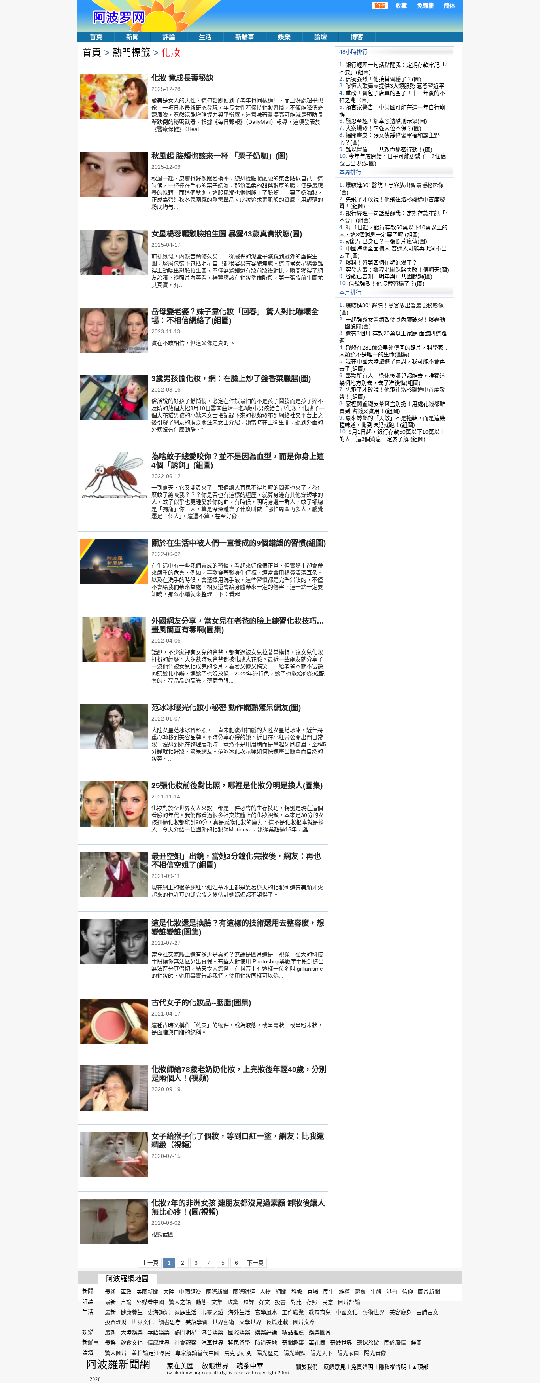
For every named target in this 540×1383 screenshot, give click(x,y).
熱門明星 (185, 1332)
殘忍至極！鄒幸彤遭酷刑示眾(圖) (386, 121)
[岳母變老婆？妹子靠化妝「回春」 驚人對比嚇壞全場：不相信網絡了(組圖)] (114, 331)
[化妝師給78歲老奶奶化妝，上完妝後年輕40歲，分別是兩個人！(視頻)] (114, 1088)
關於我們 (307, 1367)
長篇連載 (277, 1322)
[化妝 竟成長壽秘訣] (114, 97)
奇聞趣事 (293, 1342)
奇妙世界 (341, 1342)
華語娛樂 (158, 1332)
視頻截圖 (162, 1234)
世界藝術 (223, 1322)
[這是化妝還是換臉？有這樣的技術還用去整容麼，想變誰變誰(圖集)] (114, 942)
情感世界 (158, 1342)
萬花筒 (317, 1342)
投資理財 (116, 1322)
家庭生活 (185, 1312)
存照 (311, 1302)
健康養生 (132, 1312)
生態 (375, 1291)
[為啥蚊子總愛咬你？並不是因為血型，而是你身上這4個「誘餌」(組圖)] (114, 475)
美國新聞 (147, 1291)
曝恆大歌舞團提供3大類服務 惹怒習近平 (395, 86)
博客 (357, 37)
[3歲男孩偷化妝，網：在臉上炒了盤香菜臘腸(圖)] (114, 398)
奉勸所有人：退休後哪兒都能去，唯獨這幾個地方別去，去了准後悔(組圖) (392, 379)
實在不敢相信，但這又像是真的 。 (193, 343)
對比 (296, 1302)
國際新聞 (217, 1291)
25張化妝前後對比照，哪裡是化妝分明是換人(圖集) (237, 785)
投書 (280, 1302)
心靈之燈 (212, 1312)
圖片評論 (349, 1302)
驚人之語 (180, 1302)
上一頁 (150, 1263)
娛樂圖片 (320, 1332)
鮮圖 (416, 1342)
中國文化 (347, 1312)
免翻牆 (425, 5)
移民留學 (239, 1342)
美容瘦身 (400, 1312)
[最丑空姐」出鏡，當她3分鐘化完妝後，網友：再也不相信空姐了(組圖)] (114, 875)
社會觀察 (185, 1342)
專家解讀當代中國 (197, 1353)
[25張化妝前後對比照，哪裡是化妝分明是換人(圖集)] (114, 804)
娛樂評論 (266, 1332)
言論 (126, 1302)
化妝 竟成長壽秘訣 (182, 78)
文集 (217, 1302)
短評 (248, 1302)
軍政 (126, 1291)
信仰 (407, 1291)
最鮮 (110, 1342)
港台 (391, 1291)
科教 (296, 1291)
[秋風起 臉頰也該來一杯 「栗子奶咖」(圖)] (114, 175)
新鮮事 (244, 37)
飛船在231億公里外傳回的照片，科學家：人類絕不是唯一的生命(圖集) (394, 351)
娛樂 (284, 37)
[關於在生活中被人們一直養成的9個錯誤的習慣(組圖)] (114, 562)
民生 (328, 1291)
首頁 (96, 37)
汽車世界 (212, 1342)
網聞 (281, 1291)
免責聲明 (362, 1367)
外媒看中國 (150, 1302)
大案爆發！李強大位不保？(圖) (383, 128)
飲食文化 (132, 1342)
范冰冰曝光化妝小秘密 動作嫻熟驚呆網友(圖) (226, 708)
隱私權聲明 (392, 1367)
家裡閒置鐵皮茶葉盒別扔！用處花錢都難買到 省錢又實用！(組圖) (392, 407)
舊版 (379, 5)
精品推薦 (293, 1332)
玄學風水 (266, 1312)
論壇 (320, 37)
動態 (201, 1302)
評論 (168, 37)
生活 (205, 37)
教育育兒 (320, 1312)
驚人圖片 (116, 1353)
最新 (110, 1291)
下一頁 (255, 1263)
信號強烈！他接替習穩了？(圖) (383, 79)
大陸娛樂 (132, 1332)
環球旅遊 (368, 1342)
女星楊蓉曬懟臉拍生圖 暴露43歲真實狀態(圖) (226, 234)
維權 (344, 1291)
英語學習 (196, 1322)
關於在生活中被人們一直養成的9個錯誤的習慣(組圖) (238, 543)
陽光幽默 (294, 1353)
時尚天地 (266, 1342)
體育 (360, 1291)
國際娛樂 (239, 1332)
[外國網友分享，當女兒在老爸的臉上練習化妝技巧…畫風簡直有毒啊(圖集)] (114, 640)
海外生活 (239, 1312)
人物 (265, 1291)
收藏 (401, 5)
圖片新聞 (429, 1291)
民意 (327, 1302)
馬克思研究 (238, 1353)
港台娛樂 (212, 1332)
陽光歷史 (268, 1353)
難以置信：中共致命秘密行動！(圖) (389, 149)
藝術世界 (374, 1312)
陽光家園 (348, 1353)
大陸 (168, 1291)
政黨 (232, 1302)
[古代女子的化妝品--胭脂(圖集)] (114, 1022)
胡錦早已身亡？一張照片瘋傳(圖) (386, 241)
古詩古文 (427, 1312)
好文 (264, 1302)
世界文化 (143, 1322)
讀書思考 (170, 1322)
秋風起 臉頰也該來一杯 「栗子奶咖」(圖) (219, 156)
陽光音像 (375, 1353)
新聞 (132, 37)
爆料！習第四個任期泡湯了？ (381, 262)
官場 (312, 1291)
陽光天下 (321, 1353)
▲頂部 (420, 1367)
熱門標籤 (131, 52)
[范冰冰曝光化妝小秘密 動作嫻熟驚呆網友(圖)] (114, 727)
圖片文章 (304, 1322)
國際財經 (244, 1291)
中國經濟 (190, 1291)
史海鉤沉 (158, 1312)
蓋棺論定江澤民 (151, 1353)
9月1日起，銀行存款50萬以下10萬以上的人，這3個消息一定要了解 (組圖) (393, 231)
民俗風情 (395, 1342)
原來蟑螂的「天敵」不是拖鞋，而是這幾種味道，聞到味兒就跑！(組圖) (392, 421)
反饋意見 (334, 1367)
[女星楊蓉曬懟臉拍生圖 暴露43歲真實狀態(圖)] (114, 253)
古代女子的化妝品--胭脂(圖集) (201, 1003)
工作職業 (293, 1312)
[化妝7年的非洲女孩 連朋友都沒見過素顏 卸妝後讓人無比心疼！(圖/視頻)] (114, 1222)
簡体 (449, 5)
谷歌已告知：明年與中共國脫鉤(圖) (389, 276)
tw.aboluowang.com (189, 1372)
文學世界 (250, 1322)
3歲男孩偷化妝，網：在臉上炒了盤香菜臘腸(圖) (231, 379)
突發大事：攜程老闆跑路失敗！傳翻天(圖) (397, 269)
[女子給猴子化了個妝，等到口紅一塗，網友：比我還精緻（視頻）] (114, 1155)
